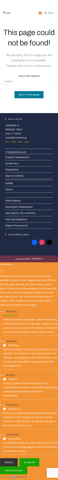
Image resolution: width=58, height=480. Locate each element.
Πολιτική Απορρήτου (16, 219)
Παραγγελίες (12, 169)
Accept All (29, 462)
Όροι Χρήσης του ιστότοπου (20, 212)
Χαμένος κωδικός (14, 175)
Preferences (12, 404)
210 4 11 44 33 (13, 133)
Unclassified (12, 434)
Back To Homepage (29, 94)
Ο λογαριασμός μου (15, 151)
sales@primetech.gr (16, 137)
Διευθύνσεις (12, 163)
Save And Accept (14, 470)
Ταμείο (9, 189)
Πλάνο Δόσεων (13, 200)
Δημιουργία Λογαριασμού (19, 206)
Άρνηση (9, 462)
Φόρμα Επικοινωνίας (16, 225)
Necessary (11, 311)
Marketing (11, 341)
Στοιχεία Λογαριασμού (17, 157)
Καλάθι (9, 183)
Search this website (29, 75)
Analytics (10, 375)
